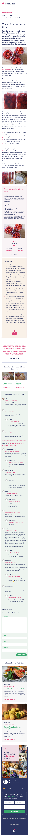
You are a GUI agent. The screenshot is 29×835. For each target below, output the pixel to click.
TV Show (16, 821)
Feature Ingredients (8, 346)
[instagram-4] (23, 757)
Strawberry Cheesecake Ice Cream (7, 383)
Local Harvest (7, 351)
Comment (7, 616)
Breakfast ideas (8, 345)
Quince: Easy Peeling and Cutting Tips (12, 728)
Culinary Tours (22, 818)
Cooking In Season (7, 12)
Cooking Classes (14, 818)
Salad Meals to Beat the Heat (14, 689)
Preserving (15, 353)
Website (6, 648)
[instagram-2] (6, 765)
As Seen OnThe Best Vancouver (16, 782)
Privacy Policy (8, 826)
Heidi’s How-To (18, 348)
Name (5, 635)
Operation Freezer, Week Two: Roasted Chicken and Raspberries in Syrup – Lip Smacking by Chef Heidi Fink (14, 440)
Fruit (11, 348)
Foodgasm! (18, 346)
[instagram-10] (14, 774)
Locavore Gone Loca (17, 351)
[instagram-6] (23, 765)
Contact (22, 821)
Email (5, 641)
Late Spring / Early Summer (17, 350)
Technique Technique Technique (14, 355)
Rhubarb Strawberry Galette (19, 383)
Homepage (5, 818)
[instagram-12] (6, 774)
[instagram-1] (23, 749)
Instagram (10, 756)
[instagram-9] (23, 774)
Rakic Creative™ (20, 826)
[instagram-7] (14, 765)
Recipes (21, 353)
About (11, 821)
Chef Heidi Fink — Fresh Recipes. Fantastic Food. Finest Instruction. (8, 3)
